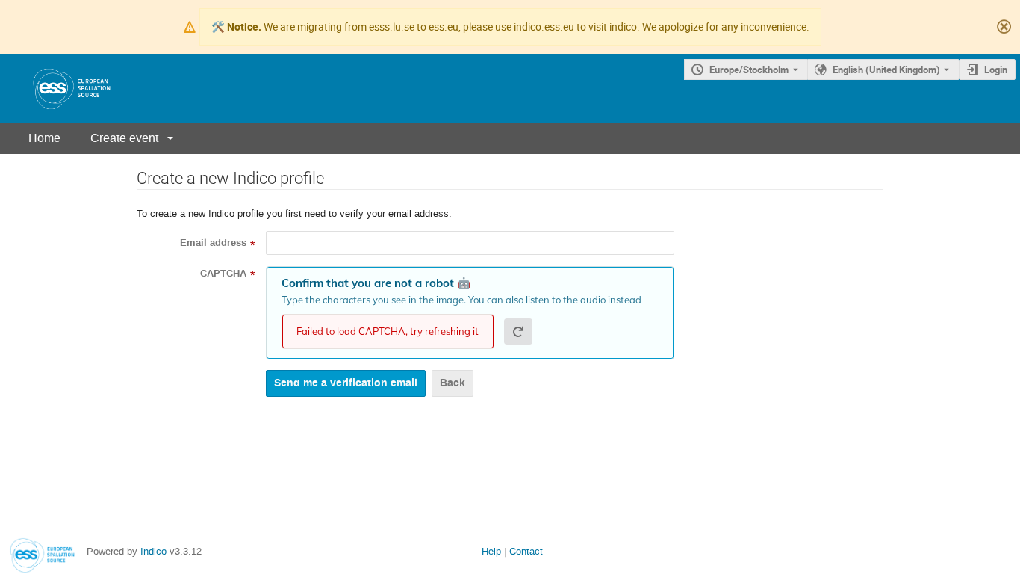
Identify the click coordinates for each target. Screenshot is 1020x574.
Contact (526, 551)
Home (44, 138)
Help (491, 551)
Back (452, 383)
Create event (124, 138)
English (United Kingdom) (886, 69)
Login (995, 69)
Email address (213, 243)
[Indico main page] (56, 88)
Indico (153, 551)
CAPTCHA (223, 273)
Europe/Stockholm (749, 69)
